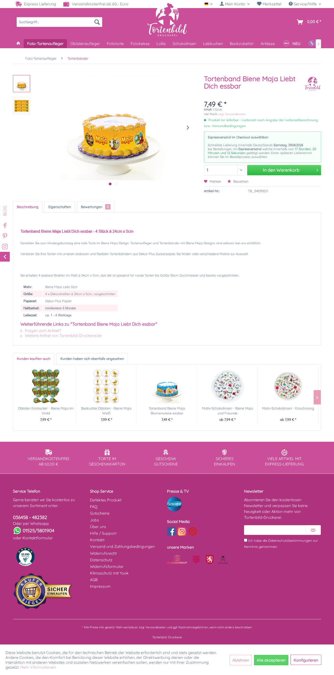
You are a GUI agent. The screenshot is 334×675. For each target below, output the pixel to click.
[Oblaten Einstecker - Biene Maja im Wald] (46, 386)
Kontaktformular (37, 537)
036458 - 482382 (30, 517)
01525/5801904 (38, 530)
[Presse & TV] (204, 504)
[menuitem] (234, 4)
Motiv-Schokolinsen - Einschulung (288, 408)
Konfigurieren (306, 660)
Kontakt (97, 539)
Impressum (100, 586)
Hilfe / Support (103, 533)
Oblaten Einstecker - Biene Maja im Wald (45, 410)
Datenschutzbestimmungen (290, 540)
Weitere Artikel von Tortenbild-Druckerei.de (63, 335)
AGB (94, 579)
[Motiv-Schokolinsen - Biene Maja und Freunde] (227, 386)
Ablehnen (240, 660)
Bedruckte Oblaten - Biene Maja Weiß (106, 410)
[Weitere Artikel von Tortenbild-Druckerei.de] (312, 83)
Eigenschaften (59, 207)
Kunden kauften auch (33, 358)
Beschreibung (27, 207)
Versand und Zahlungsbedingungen (122, 546)
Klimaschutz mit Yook (109, 573)
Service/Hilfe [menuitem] (305, 3)
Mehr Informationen (38, 667)
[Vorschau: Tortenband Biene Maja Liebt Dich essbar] (21, 83)
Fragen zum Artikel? (42, 330)
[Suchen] (97, 22)
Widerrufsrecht (103, 553)
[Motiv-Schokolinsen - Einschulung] (288, 386)
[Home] (18, 43)
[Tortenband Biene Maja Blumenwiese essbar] (167, 386)
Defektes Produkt (106, 500)
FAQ (93, 506)
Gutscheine (100, 513)
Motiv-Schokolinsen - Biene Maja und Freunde (227, 410)
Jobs (94, 520)
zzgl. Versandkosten (231, 114)
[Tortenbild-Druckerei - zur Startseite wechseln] (167, 19)
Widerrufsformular (106, 566)
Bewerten (240, 181)
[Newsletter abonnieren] (313, 530)
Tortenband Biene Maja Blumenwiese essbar (167, 410)
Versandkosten (155, 627)
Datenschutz (101, 559)
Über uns (98, 526)
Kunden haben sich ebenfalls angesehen (92, 358)
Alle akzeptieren (271, 660)
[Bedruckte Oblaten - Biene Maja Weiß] (106, 386)
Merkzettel (271, 3)
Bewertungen (95, 207)
